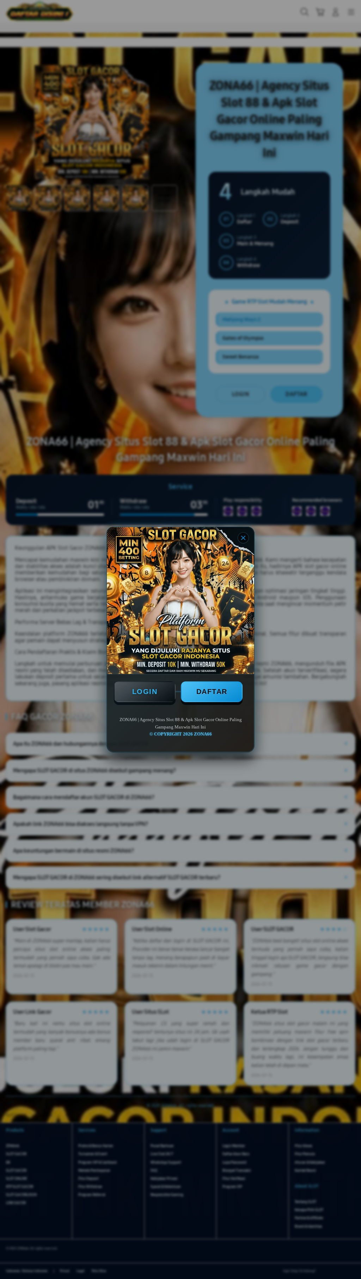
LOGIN (145, 691)
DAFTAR (211, 691)
